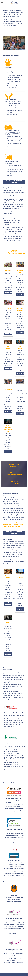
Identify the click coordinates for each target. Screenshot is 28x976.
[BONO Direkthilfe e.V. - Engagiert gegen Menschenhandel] (14, 2)
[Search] (26, 2)
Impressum (7, 974)
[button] (2, 2)
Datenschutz (12, 974)
